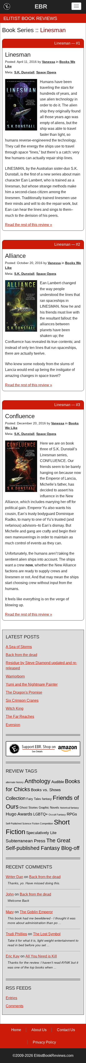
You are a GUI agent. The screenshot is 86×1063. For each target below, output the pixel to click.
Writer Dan (14, 877)
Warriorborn (15, 676)
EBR (41, 6)
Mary (10, 912)
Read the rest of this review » (28, 225)
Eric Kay (12, 956)
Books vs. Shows (46, 790)
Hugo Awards (19, 814)
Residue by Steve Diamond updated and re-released (41, 665)
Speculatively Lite (41, 833)
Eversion (13, 725)
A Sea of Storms (19, 647)
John (10, 894)
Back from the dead (21, 655)
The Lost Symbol (47, 934)
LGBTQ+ (40, 814)
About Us (39, 1030)
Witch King (14, 708)
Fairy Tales (33, 799)
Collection (15, 798)
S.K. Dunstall (24, 72)
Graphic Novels (49, 807)
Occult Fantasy (57, 814)
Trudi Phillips (16, 934)
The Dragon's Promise (24, 692)
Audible (57, 781)
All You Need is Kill (41, 956)
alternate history (15, 782)
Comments (14, 1006)
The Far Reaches (20, 716)
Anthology (37, 781)
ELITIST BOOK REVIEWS (30, 18)
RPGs (72, 814)
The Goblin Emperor (36, 912)
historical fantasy (69, 807)
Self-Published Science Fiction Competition (29, 823)
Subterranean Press (25, 840)
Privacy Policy (44, 1042)
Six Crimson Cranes (22, 700)
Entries (11, 998)
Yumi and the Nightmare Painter (32, 684)
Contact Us (66, 1030)
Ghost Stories (28, 807)
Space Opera (46, 72)
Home (16, 1030)
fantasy (47, 799)
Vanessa (48, 62)
